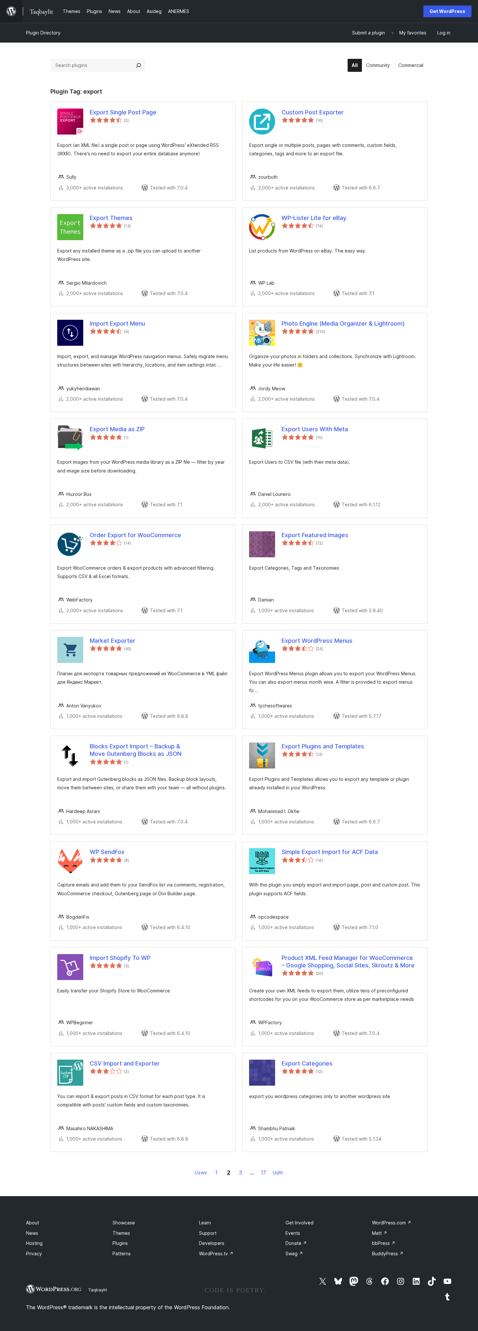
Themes (121, 1233)
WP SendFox (107, 851)
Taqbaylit (97, 1289)
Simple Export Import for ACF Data (330, 851)
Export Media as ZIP (117, 429)
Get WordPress (447, 11)
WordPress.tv (216, 1253)
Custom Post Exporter (313, 112)
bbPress (383, 1243)
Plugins (120, 1243)
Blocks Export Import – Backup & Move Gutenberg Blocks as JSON (135, 750)
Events (292, 1233)
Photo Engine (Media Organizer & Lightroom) (343, 323)
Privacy (34, 1253)
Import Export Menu (117, 323)
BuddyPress (388, 1253)
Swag (294, 1253)
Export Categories (307, 1063)
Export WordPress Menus (317, 640)
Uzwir (201, 1172)
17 (263, 1172)
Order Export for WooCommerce (135, 535)
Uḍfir (278, 1172)
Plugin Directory (43, 32)
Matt (379, 1233)
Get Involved (299, 1222)
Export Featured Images (315, 535)
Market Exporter (112, 640)
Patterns (122, 1253)
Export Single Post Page (123, 112)
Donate (296, 1243)
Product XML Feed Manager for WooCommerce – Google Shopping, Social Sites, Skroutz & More (348, 961)
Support (208, 1233)
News (32, 1233)
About (32, 1222)
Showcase (124, 1222)
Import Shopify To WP (120, 957)
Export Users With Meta (315, 429)
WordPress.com (391, 1222)
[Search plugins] (138, 65)
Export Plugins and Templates (323, 746)
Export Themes (111, 217)
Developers (211, 1243)
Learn (205, 1222)
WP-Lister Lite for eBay (314, 217)
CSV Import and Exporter (125, 1063)
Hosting (34, 1243)
